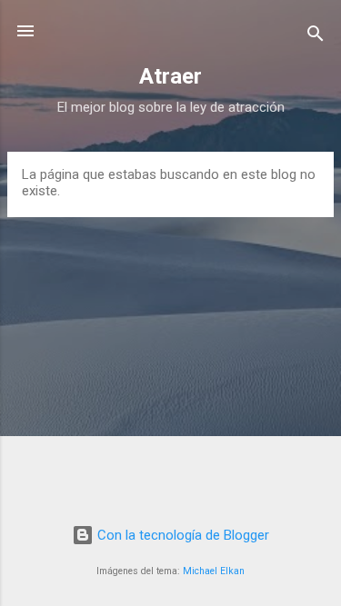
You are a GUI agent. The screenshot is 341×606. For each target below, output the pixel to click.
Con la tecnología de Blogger (181, 535)
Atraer (170, 76)
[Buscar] (315, 37)
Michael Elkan (214, 571)
